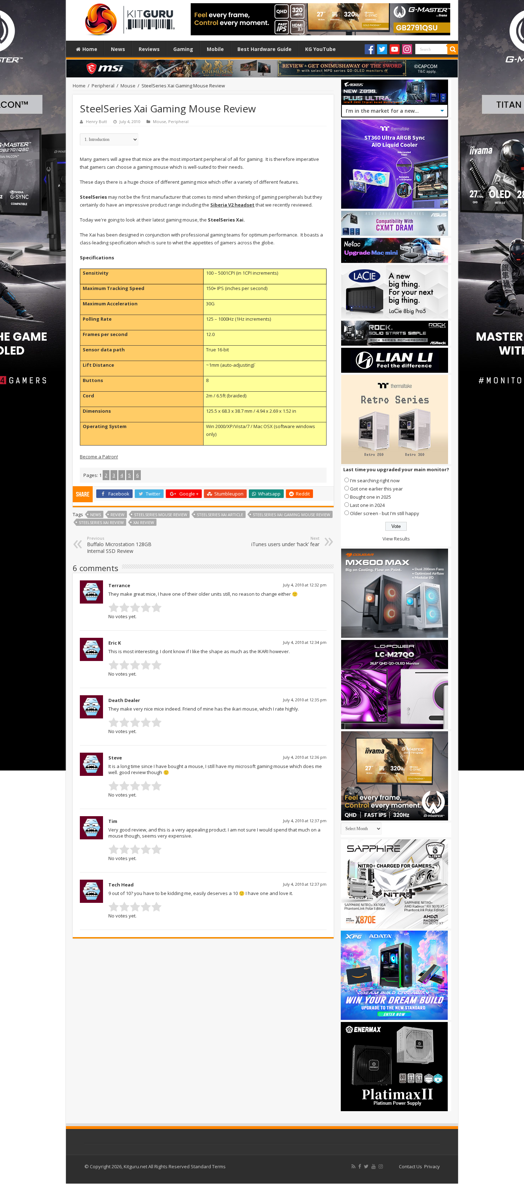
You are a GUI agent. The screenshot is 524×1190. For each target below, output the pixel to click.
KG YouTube (320, 49)
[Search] (452, 49)
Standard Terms (208, 1166)
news (95, 514)
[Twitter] (382, 49)
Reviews (149, 49)
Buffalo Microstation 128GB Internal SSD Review (119, 544)
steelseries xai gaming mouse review (291, 514)
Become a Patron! (99, 456)
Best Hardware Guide (264, 49)
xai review (143, 522)
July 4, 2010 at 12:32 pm (305, 585)
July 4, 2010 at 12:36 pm (305, 757)
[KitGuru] (128, 17)
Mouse (127, 85)
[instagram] (381, 1166)
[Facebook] (370, 49)
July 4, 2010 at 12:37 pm (305, 820)
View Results (396, 538)
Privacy (432, 1166)
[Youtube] (395, 49)
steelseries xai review (101, 522)
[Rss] (353, 1166)
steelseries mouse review (160, 514)
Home (89, 49)
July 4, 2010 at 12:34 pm (305, 642)
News (118, 49)
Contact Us (410, 1166)
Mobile (215, 49)
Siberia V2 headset (232, 205)
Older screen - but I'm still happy (384, 513)
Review (117, 514)
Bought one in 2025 (370, 497)
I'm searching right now (375, 480)
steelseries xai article (220, 514)
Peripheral (103, 85)
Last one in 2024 (367, 505)
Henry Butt (96, 121)
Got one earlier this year (376, 488)
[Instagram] (407, 49)
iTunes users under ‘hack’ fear (285, 541)
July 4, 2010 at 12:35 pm (305, 699)
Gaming (183, 49)
